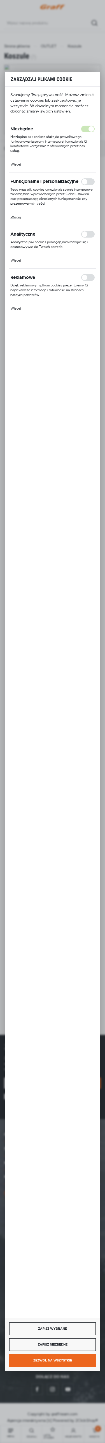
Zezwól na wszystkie (52, 1360)
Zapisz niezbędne (52, 1344)
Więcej (15, 164)
